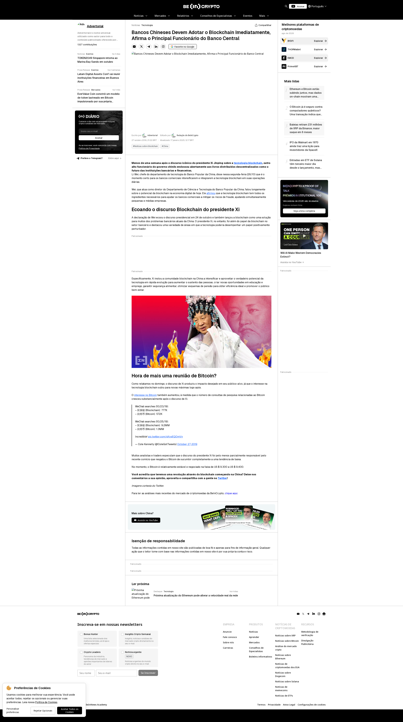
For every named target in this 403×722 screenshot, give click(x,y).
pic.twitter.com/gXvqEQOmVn (165, 436)
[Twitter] (141, 46)
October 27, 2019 (187, 444)
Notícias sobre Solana (287, 681)
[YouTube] (134, 46)
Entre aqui (113, 158)
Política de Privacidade (89, 148)
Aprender (254, 637)
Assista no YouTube (290, 262)
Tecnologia (147, 25)
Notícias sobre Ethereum (283, 657)
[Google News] (324, 613)
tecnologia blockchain (248, 163)
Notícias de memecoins (281, 688)
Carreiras (228, 647)
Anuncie (227, 631)
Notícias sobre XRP (285, 635)
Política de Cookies (46, 702)
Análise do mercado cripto (286, 648)
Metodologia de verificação (309, 633)
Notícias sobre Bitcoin (287, 640)
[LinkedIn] (156, 46)
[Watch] (304, 235)
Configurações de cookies (312, 704)
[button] (97, 639)
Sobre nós (228, 642)
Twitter (222, 478)
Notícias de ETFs (284, 695)
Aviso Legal (289, 704)
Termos (261, 704)
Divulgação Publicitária (307, 642)
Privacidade (274, 704)
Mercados (254, 642)
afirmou (211, 193)
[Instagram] (163, 46)
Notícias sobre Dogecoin (283, 674)
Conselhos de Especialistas (256, 649)
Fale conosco (230, 637)
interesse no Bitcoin (145, 395)
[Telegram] (148, 46)
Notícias (136, 25)
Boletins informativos (260, 656)
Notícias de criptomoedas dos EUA (287, 665)
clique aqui (231, 493)
